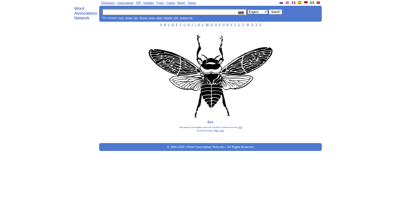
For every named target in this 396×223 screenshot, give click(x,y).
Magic (181, 3)
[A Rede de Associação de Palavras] (319, 2)
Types (160, 3)
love (121, 17)
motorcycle (186, 17)
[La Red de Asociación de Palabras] (300, 2)
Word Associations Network (85, 13)
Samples (148, 3)
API (138, 3)
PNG (216, 130)
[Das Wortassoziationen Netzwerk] (306, 2)
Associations (125, 3)
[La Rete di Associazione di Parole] (312, 2)
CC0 (240, 127)
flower (143, 17)
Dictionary (108, 3)
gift (176, 17)
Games (170, 3)
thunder (168, 17)
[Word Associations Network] (288, 2)
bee (136, 17)
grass (151, 17)
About (191, 3)
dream (128, 17)
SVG (222, 130)
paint (159, 17)
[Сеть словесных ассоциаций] (281, 2)
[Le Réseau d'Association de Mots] (294, 2)
